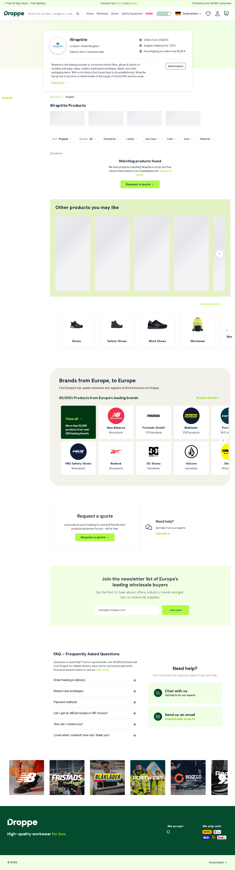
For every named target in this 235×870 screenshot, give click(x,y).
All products (56, 97)
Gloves (115, 13)
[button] (78, 13)
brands (120, 3)
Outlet (149, 13)
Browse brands (206, 398)
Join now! (175, 610)
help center (102, 669)
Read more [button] (57, 82)
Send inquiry (175, 66)
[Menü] (18, 845)
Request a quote (138, 184)
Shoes (90, 13)
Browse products (210, 304)
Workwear (102, 13)
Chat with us (163, 533)
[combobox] (54, 13)
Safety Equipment (132, 13)
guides (133, 3)
